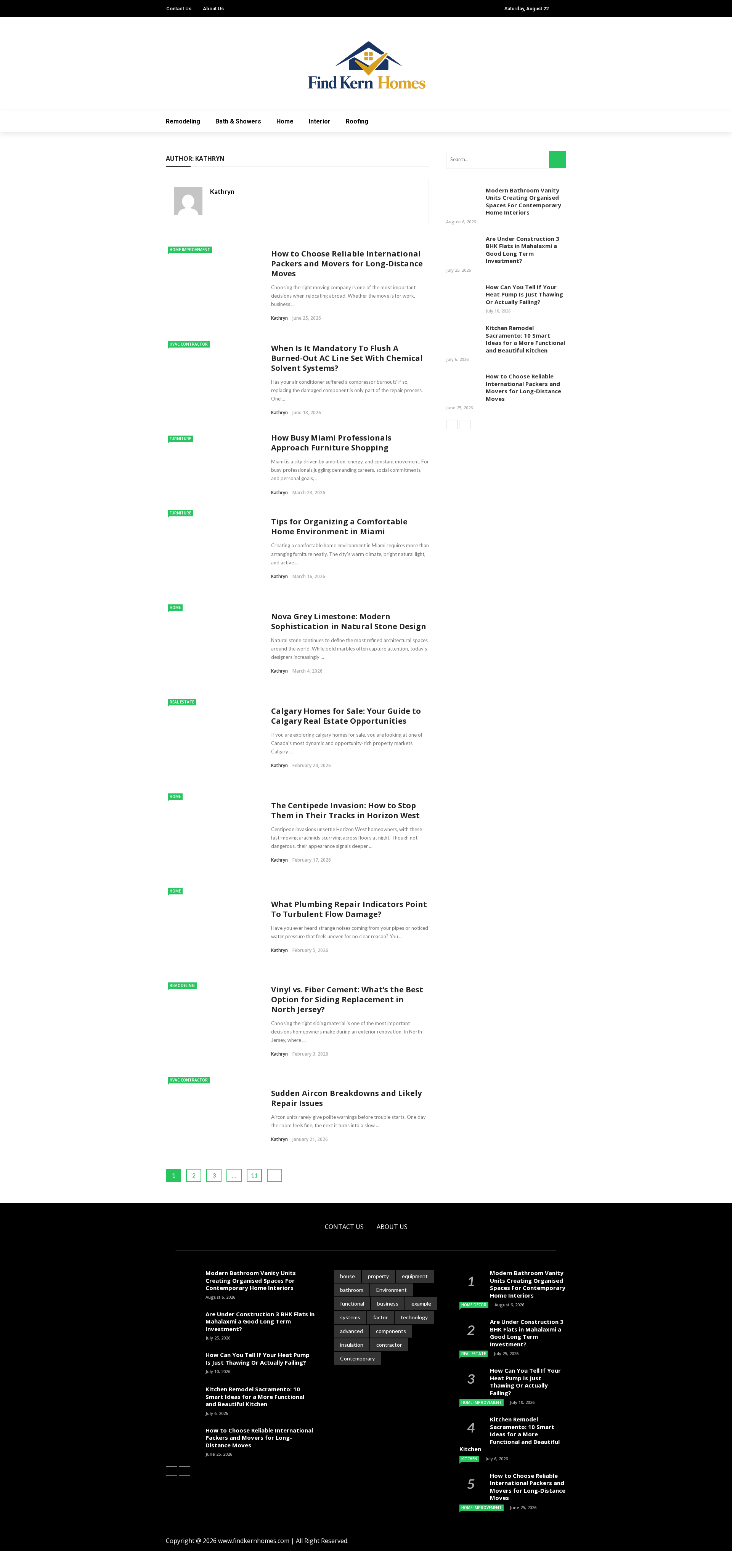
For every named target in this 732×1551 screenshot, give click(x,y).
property (378, 1276)
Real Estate (182, 702)
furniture (180, 438)
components (391, 1331)
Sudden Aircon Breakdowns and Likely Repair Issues (346, 1098)
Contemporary (357, 1358)
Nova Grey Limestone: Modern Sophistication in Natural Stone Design (348, 621)
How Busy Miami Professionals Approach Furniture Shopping (331, 443)
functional (352, 1303)
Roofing (357, 121)
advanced (351, 1331)
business (387, 1303)
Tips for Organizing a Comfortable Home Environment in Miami (339, 526)
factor (380, 1317)
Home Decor (473, 1304)
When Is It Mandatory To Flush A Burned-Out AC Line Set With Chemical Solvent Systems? (347, 358)
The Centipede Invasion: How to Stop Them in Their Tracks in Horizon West (345, 810)
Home (285, 121)
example (421, 1303)
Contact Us (178, 8)
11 (254, 1175)
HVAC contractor (189, 344)
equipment (415, 1276)
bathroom (351, 1290)
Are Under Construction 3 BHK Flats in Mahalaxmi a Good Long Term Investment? (522, 250)
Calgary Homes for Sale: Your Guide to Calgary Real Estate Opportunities (346, 716)
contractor (389, 1344)
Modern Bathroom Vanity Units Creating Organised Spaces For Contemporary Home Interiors (523, 201)
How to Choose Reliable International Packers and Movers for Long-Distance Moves (347, 263)
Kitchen (469, 1458)
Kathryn (222, 191)
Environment (391, 1290)
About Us (213, 8)
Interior (320, 121)
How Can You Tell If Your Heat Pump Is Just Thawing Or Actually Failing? (524, 294)
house (347, 1276)
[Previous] (452, 424)
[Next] (464, 424)
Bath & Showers (238, 121)
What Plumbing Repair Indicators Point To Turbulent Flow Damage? (349, 909)
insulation (351, 1344)
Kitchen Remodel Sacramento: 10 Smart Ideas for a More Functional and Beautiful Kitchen (525, 339)
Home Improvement (190, 249)
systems (350, 1317)
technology (414, 1317)
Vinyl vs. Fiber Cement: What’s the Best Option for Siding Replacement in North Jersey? (347, 999)
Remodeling (183, 121)
